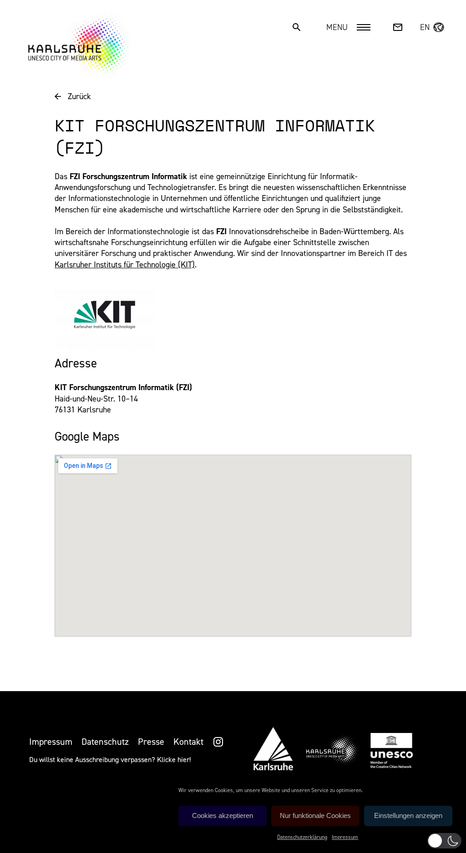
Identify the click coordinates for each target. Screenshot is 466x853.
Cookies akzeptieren (222, 815)
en (425, 27)
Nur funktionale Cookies (315, 815)
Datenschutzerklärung (302, 837)
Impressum (345, 837)
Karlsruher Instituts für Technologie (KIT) (125, 264)
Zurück (79, 96)
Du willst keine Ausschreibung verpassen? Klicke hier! (110, 759)
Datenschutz (105, 742)
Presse (151, 742)
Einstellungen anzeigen (408, 815)
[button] (444, 840)
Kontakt (188, 742)
